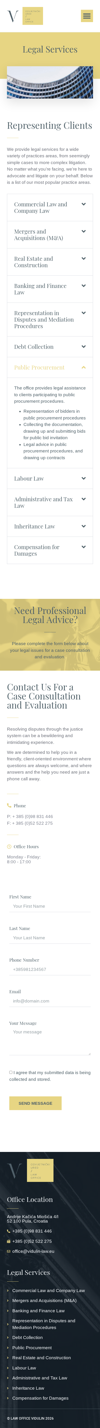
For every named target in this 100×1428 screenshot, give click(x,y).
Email (15, 991)
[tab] (50, 207)
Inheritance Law (34, 526)
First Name (20, 897)
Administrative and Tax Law (43, 502)
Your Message (23, 1023)
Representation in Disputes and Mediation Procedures (44, 319)
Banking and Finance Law (40, 289)
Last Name (19, 928)
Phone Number (24, 960)
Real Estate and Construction (33, 262)
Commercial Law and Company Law (40, 207)
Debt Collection (33, 346)
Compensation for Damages (36, 550)
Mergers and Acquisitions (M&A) (38, 234)
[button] (87, 16)
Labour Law (29, 478)
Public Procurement (39, 367)
